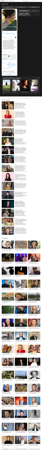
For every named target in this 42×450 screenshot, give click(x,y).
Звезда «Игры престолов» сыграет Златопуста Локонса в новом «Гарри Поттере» (20, 104)
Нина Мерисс (13, 65)
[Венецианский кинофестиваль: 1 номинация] (15, 37)
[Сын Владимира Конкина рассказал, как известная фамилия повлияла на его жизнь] (8, 325)
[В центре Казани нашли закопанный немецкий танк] (21, 286)
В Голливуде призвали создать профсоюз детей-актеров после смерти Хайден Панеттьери (20, 113)
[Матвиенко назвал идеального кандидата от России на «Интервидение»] (21, 312)
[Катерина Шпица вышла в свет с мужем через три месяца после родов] (34, 364)
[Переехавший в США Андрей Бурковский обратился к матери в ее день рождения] (21, 338)
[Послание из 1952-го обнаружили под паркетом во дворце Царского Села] (21, 247)
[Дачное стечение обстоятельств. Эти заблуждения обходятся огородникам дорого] (21, 390)
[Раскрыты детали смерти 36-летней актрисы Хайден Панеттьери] (21, 351)
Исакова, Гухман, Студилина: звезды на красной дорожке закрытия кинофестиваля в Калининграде (20, 149)
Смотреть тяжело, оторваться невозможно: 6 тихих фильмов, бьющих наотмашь (20, 211)
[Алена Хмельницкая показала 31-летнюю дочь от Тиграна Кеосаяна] (34, 416)
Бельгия (11, 66)
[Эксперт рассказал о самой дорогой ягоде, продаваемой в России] (8, 377)
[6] (10, 57)
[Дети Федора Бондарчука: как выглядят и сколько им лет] (34, 312)
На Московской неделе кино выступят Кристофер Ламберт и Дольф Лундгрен (20, 167)
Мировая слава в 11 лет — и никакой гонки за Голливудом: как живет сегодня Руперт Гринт (21, 229)
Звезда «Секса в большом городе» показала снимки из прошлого (20, 175)
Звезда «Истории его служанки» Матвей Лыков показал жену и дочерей (20, 202)
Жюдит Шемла (9, 63)
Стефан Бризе (9, 62)
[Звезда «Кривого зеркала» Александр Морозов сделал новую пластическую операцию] (34, 260)
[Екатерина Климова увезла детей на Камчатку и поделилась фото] (8, 442)
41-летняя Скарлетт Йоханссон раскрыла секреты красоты (19, 140)
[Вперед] (38, 78)
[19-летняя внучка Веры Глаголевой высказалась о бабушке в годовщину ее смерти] (34, 351)
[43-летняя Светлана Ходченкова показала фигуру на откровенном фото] (21, 429)
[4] (7, 57)
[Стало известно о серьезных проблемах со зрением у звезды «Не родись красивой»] (34, 325)
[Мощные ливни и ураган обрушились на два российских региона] (8, 338)
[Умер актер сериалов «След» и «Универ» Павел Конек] (8, 416)
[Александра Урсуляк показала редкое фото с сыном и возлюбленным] (34, 429)
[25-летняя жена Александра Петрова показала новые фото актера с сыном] (8, 364)
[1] (3, 57)
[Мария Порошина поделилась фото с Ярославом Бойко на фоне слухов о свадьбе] (21, 260)
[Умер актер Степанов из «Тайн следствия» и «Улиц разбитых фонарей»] (34, 442)
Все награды (5, 37)
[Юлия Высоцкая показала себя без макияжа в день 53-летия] (34, 403)
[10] (15, 57)
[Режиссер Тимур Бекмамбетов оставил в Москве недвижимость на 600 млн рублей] (21, 325)
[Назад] (36, 78)
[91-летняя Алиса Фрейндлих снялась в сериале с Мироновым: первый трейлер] (34, 286)
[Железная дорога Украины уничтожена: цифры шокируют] (21, 377)
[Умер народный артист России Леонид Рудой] (21, 273)
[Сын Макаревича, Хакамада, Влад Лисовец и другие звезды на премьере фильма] (21, 364)
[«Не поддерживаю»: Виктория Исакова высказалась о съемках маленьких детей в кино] (21, 416)
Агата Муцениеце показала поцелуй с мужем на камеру (20, 131)
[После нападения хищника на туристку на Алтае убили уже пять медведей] (8, 260)
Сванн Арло (9, 65)
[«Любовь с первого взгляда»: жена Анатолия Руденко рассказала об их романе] (21, 442)
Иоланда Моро (13, 64)
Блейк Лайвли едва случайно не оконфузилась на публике (20, 184)
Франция (8, 66)
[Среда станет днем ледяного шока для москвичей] (8, 312)
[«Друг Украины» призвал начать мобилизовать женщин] (34, 338)
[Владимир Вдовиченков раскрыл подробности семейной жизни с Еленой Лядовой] (8, 286)
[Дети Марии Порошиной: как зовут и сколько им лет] (34, 247)
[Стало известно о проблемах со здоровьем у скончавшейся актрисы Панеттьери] (8, 247)
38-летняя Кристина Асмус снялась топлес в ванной (20, 122)
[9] (14, 57)
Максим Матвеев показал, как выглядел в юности (21, 193)
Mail (1, 449)
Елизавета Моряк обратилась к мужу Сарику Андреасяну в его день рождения (21, 220)
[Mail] (1, 1)
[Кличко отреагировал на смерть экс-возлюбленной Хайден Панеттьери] (21, 403)
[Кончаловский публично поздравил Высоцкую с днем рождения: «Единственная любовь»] (8, 351)
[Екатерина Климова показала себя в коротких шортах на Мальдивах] (8, 429)
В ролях (4, 63)
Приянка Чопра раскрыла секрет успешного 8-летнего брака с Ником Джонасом (20, 158)
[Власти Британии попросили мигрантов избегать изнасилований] (8, 299)
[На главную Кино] (3, 1)
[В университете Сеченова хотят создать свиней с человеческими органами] (8, 403)
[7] (11, 57)
